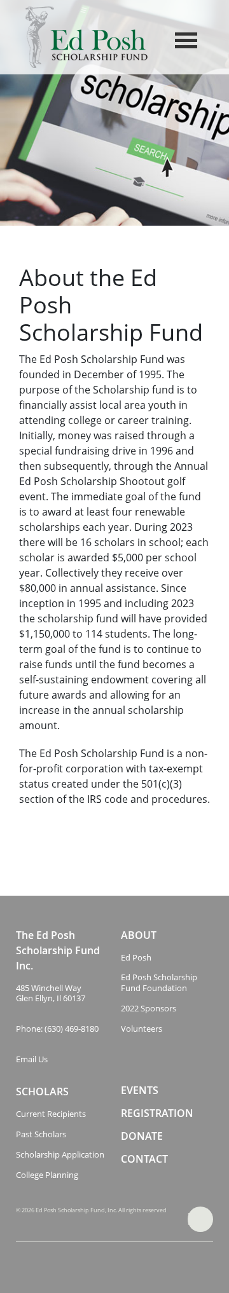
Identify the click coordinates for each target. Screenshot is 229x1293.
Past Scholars (41, 1134)
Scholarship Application (60, 1154)
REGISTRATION (157, 1113)
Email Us (32, 1059)
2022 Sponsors (148, 1008)
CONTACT (144, 1159)
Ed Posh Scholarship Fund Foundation (159, 983)
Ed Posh (136, 957)
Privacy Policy (197, 1219)
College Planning (47, 1175)
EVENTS (139, 1090)
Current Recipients (51, 1114)
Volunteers (141, 1028)
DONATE (142, 1136)
